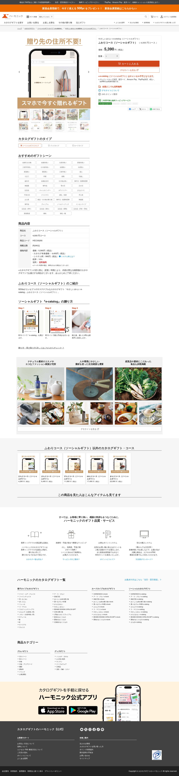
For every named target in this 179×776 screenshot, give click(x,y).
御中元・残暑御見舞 (81, 181)
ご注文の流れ (22, 752)
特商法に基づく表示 (35, 771)
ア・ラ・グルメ (59, 594)
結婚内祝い (45, 162)
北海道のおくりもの (60, 622)
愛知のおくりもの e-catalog (139, 619)
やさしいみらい (59, 607)
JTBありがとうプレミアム (62, 614)
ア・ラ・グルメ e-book (101, 596)
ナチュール (22, 617)
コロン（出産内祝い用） (27, 614)
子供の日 (27, 195)
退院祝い (45, 172)
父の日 (81, 186)
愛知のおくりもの (60, 619)
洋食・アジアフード (25, 664)
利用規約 (13, 771)
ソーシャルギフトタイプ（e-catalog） (50, 28)
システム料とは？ (68, 256)
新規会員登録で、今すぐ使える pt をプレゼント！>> (89, 8)
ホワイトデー (63, 190)
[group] (23, 115)
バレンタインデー (45, 190)
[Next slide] (88, 72)
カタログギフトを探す (13, 22)
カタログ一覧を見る (34, 559)
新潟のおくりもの (60, 617)
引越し (81, 176)
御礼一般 (63, 213)
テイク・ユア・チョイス (27, 594)
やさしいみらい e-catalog (138, 612)
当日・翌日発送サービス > (65, 2)
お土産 (27, 199)
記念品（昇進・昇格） (81, 209)
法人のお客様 (85, 743)
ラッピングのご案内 (70, 559)
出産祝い (81, 167)
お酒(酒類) (22, 674)
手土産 (81, 195)
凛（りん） (23, 602)
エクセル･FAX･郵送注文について (30, 749)
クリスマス (45, 195)
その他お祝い (63, 181)
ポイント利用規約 (86, 749)
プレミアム (45, 204)
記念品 (27, 190)
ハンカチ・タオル (62, 656)
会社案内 (5, 771)
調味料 (21, 669)
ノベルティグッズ (63, 204)
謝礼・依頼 (63, 195)
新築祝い (27, 172)
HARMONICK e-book (100, 594)
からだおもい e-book (100, 614)
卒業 (44, 176)
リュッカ (22, 604)
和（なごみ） (23, 599)
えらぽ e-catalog (136, 622)
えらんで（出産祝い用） (27, 612)
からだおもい (58, 604)
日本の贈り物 (58, 612)
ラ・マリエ (23, 607)
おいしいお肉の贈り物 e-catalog (141, 602)
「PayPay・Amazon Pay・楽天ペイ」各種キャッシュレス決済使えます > (131, 2)
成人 (81, 172)
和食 (20, 661)
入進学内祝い (27, 167)
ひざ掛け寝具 (60, 659)
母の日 (63, 186)
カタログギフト (29, 28)
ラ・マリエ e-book (99, 609)
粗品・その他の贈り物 (45, 199)
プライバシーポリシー (53, 771)
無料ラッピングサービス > (89, 2)
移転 (44, 213)
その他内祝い (45, 167)
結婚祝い (63, 167)
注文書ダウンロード (143, 559)
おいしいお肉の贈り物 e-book (103, 602)
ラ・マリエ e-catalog (137, 609)
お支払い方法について (25, 743)
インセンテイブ (81, 204)
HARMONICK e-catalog (138, 594)
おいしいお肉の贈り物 (61, 599)
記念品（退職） (63, 209)
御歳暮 (27, 186)
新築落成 (27, 213)
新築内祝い (81, 162)
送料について (22, 746)
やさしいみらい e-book (101, 612)
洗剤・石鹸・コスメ (63, 669)
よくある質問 (22, 758)
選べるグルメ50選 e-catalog (139, 604)
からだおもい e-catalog (138, 614)
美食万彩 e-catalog (136, 599)
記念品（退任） (45, 209)
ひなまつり (81, 190)
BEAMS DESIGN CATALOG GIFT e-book (106, 617)
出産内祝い (63, 162)
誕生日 (27, 181)
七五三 (27, 176)
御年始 (45, 186)
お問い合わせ (85, 755)
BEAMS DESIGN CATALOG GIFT (65, 609)
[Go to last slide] (19, 72)
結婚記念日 (45, 181)
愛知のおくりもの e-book (101, 619)
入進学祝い (63, 172)
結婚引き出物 (27, 162)
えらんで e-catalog (136, 607)
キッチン (59, 661)
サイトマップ (85, 758)
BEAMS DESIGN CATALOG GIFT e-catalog (144, 617)
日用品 (58, 667)
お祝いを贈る (33, 22)
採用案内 (22, 771)
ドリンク (22, 672)
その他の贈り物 (65, 22)
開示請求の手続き (86, 752)
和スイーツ (23, 659)
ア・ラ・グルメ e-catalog (138, 596)
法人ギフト (81, 22)
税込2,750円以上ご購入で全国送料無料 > (35, 2)
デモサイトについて (110, 90)
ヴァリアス (22, 625)
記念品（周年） (27, 209)
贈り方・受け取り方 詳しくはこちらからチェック (40, 347)
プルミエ (22, 627)
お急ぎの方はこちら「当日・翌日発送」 (142, 579)
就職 (62, 176)
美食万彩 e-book (98, 599)
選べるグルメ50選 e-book (101, 604)
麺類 (20, 667)
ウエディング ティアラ (26, 609)
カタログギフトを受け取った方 (92, 746)
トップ (19, 28)
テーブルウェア (61, 664)
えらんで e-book (98, 607)
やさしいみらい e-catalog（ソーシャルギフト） (81, 28)
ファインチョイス (25, 596)
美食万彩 (57, 596)
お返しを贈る (49, 22)
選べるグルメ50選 (60, 602)
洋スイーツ (23, 656)
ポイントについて (107, 559)
